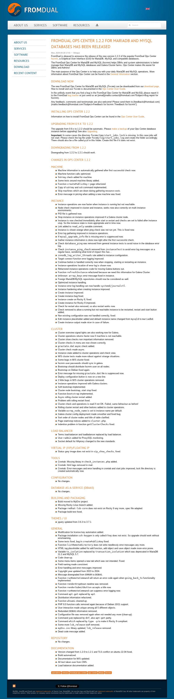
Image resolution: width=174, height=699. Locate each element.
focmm (54, 58)
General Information (120, 74)
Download (21, 67)
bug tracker (73, 95)
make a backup (119, 129)
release (65, 673)
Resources (81, 26)
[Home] (33, 18)
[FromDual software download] (97, 26)
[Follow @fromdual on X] (67, 687)
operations (56, 673)
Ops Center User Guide (113, 89)
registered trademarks (43, 691)
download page (151, 86)
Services (40, 26)
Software (60, 26)
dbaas (101, 673)
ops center (92, 673)
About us (21, 26)
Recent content (25, 73)
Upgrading (92, 131)
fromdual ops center (78, 673)
